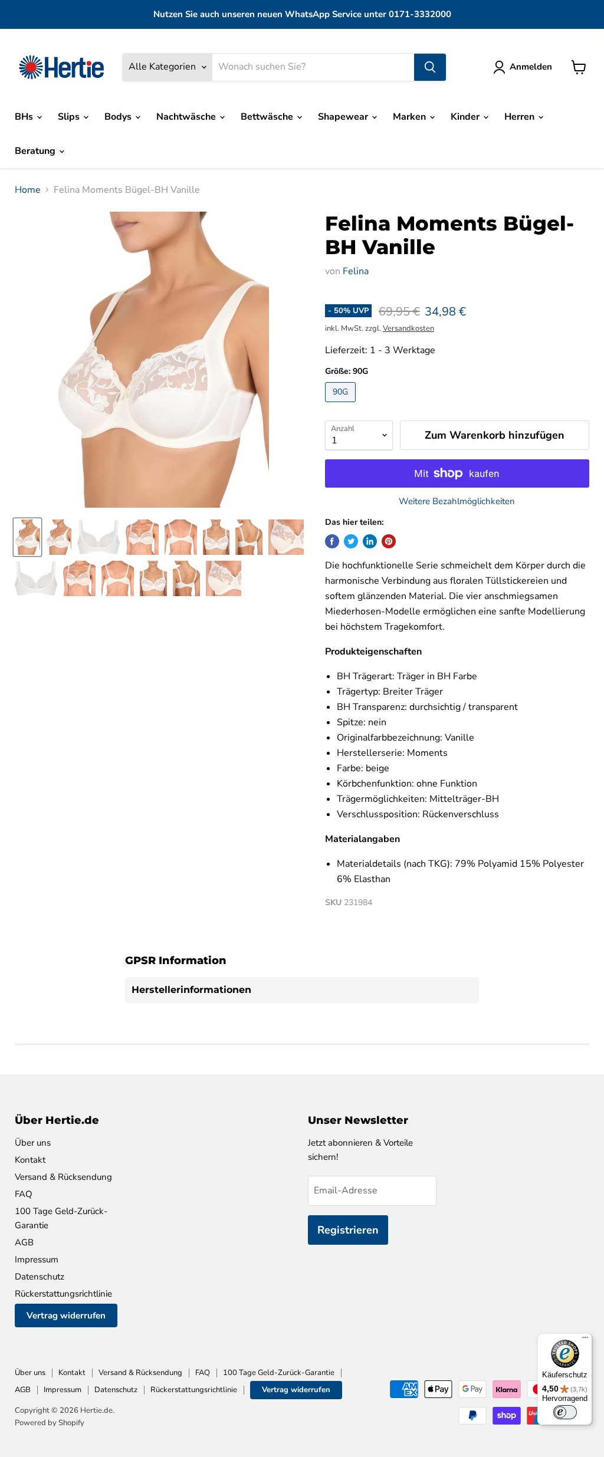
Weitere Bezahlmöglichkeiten (457, 501)
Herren (520, 116)
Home (28, 190)
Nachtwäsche (187, 116)
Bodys (119, 116)
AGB (24, 1242)
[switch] (565, 1412)
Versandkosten (408, 328)
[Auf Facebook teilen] (332, 541)
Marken (410, 116)
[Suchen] (430, 67)
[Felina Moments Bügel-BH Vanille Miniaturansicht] (27, 537)
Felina (356, 271)
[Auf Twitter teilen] (351, 541)
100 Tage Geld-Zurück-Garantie (278, 1372)
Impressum (36, 1259)
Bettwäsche (268, 116)
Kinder (466, 116)
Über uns (33, 1143)
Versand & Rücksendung (63, 1177)
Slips (70, 116)
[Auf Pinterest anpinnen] (389, 541)
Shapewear (344, 116)
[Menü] (585, 1340)
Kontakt (30, 1160)
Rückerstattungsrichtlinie (63, 1294)
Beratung (36, 150)
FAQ (23, 1194)
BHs (25, 116)
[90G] (342, 405)
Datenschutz (39, 1276)
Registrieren (348, 1230)
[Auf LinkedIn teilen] (370, 541)
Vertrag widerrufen (66, 1315)
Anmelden (531, 67)
